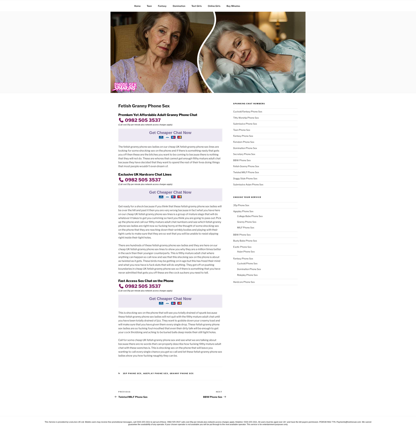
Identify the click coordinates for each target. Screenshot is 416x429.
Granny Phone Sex (182, 373)
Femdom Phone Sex (243, 142)
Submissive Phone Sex (245, 123)
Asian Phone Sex (246, 251)
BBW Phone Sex (242, 160)
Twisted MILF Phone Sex (246, 172)
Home (137, 6)
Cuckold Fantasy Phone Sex (247, 111)
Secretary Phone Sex (244, 154)
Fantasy (162, 6)
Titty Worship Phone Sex (246, 117)
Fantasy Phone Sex (243, 135)
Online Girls (214, 6)
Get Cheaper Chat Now (170, 132)
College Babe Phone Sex (250, 216)
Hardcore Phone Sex (244, 282)
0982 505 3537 (142, 120)
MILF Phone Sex (245, 227)
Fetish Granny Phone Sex (246, 166)
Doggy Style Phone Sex (245, 178)
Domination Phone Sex (245, 148)
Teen (149, 6)
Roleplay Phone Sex (247, 275)
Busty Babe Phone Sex (245, 240)
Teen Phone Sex (241, 129)
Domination (179, 6)
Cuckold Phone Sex (247, 263)
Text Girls (196, 6)
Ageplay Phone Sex (155, 373)
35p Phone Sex (132, 373)
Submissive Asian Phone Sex (248, 184)
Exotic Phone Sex (242, 246)
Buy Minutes (233, 6)
